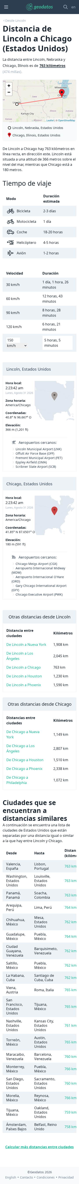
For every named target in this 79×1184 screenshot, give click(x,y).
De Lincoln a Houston (24, 676)
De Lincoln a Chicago (23, 667)
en (73, 7)
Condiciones (46, 1177)
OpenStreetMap (66, 120)
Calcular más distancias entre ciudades (39, 1147)
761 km (71, 1025)
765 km (71, 990)
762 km (71, 922)
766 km (71, 1068)
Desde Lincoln (15, 20)
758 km (71, 1126)
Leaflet (50, 120)
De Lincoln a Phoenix (23, 684)
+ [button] (8, 85)
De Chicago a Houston (24, 759)
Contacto (26, 1177)
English (10, 1177)
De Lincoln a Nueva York (26, 644)
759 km (71, 1112)
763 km (71, 866)
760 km (71, 1056)
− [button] (8, 92)
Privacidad (66, 1177)
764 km (71, 907)
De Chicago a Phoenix (24, 768)
